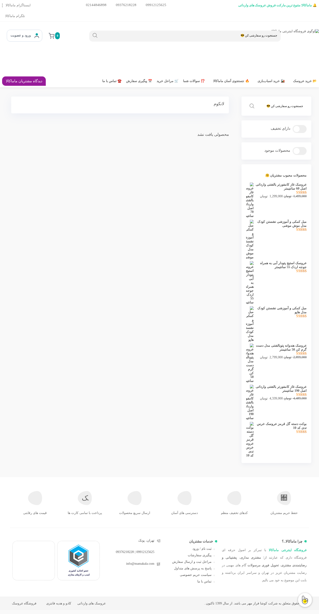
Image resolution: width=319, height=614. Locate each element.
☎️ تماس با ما (111, 81)
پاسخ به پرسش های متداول (193, 568)
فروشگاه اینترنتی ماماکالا (288, 550)
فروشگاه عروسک (24, 603)
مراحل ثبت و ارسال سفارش (192, 562)
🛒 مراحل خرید (167, 81)
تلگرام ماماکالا (15, 16)
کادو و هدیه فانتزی (58, 603)
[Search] (95, 35)
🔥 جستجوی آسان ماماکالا (231, 81)
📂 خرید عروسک (305, 81)
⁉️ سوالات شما (194, 81)
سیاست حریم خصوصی (196, 575)
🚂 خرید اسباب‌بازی (271, 81)
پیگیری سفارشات (200, 555)
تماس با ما (204, 581)
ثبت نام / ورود (202, 548)
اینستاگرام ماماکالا (18, 5)
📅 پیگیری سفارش (139, 81)
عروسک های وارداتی (91, 603)
